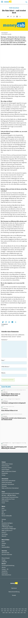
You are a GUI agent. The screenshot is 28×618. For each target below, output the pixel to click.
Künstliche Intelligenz (7, 523)
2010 (22, 610)
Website (3, 373)
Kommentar (4, 339)
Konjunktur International (8, 484)
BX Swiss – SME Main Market (9, 495)
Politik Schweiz (5, 465)
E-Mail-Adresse (5, 366)
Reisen (3, 545)
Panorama (4, 486)
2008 (3, 612)
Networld (4, 536)
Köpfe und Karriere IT (7, 530)
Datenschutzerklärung (14, 591)
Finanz (3, 491)
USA (3, 512)
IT (2, 521)
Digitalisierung (5, 525)
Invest (3, 502)
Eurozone (4, 510)
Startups (4, 519)
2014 (11, 610)
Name (3, 360)
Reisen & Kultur (5, 539)
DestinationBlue (6, 547)
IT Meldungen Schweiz (7, 526)
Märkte (3, 506)
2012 (17, 610)
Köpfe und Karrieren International (10, 488)
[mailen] (20, 16)
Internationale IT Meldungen (9, 528)
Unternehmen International (8, 480)
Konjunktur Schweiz (7, 467)
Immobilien (4, 571)
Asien (3, 508)
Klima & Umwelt (6, 558)
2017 (2, 610)
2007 (6, 612)
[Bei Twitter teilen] (8, 16)
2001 (25, 612)
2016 (5, 610)
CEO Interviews (5, 552)
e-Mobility (4, 561)
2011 (19, 610)
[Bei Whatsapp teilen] (14, 16)
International (5, 478)
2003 (19, 612)
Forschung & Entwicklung (8, 565)
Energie (3, 560)
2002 (22, 612)
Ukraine (4, 567)
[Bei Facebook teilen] (11, 16)
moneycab (5, 32)
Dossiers (4, 563)
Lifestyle (4, 543)
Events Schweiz (5, 469)
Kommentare (5, 573)
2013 (14, 610)
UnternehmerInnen (6, 575)
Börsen (3, 514)
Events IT (4, 532)
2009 (25, 610)
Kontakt (14, 595)
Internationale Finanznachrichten (10, 497)
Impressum (14, 588)
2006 (9, 612)
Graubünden (5, 473)
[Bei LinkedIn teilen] (17, 16)
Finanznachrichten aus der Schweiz (10, 493)
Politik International (14, 8)
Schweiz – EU (5, 569)
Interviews (4, 550)
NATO (2, 325)
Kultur (3, 541)
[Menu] (2, 2)
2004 (16, 612)
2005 (12, 612)
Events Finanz (5, 501)
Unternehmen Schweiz (7, 464)
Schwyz (3, 475)
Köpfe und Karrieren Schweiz (9, 471)
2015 (8, 610)
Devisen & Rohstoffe (7, 515)
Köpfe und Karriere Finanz (8, 499)
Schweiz (4, 462)
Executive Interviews (7, 554)
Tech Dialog (4, 534)
